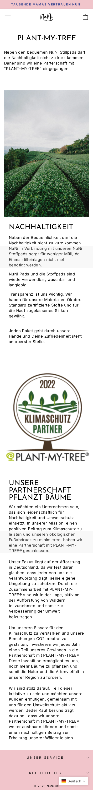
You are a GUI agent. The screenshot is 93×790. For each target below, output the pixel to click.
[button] (73, 781)
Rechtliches (45, 773)
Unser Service (45, 757)
